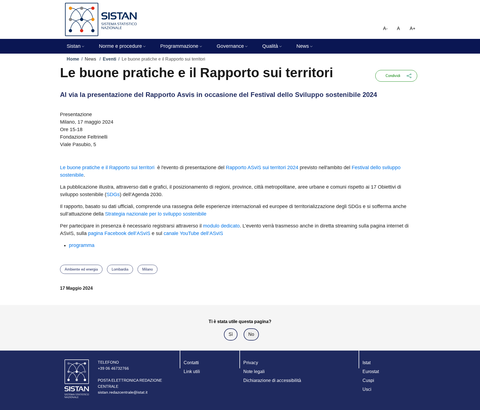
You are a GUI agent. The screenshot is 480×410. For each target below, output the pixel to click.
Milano (147, 269)
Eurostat (370, 371)
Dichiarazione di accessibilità (272, 380)
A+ (412, 28)
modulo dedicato (221, 226)
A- (385, 28)
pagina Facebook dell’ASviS (119, 233)
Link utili (192, 371)
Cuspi (368, 380)
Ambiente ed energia (81, 269)
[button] (76, 46)
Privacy (250, 362)
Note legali (254, 371)
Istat (366, 362)
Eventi (109, 59)
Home (73, 59)
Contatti (191, 362)
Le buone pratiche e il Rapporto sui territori (108, 167)
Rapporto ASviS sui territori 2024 (262, 167)
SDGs (113, 194)
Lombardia (120, 269)
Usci (366, 389)
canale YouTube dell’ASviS (193, 233)
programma (81, 245)
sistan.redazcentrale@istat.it (123, 392)
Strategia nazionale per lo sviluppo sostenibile (155, 214)
